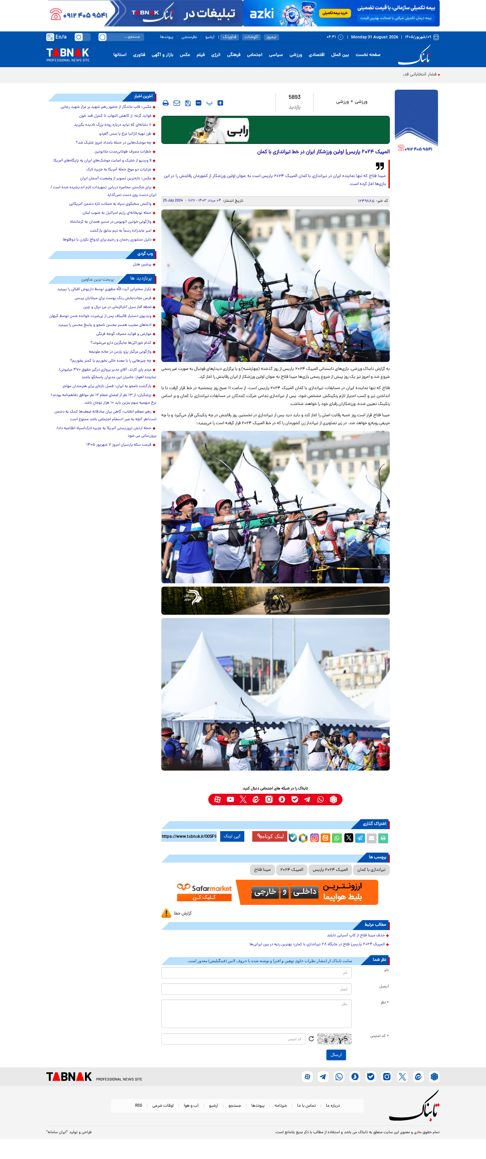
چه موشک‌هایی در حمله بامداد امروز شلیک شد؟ (113, 143)
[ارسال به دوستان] (372, 838)
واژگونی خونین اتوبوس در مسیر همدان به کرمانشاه (110, 222)
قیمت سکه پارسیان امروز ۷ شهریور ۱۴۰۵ (118, 445)
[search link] (102, 37)
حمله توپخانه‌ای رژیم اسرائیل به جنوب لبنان (117, 213)
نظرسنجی (189, 37)
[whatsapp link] (320, 799)
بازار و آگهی (162, 55)
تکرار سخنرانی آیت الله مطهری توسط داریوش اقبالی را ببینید (104, 289)
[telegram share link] (360, 838)
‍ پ (209, 103)
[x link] (243, 799)
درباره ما (333, 1106)
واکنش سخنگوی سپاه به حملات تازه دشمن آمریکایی (110, 204)
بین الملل (340, 55)
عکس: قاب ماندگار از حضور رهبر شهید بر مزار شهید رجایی (106, 107)
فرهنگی (233, 55)
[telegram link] (308, 799)
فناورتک (229, 37)
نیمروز (271, 37)
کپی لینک (232, 836)
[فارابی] (275, 130)
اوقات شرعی (163, 1106)
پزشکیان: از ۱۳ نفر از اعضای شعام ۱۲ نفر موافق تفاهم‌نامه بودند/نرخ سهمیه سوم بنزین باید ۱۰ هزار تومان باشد (103, 399)
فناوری (139, 55)
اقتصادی (317, 55)
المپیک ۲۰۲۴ (291, 870)
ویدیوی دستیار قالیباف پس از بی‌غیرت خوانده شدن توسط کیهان (100, 316)
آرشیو (210, 37)
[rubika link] (333, 799)
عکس (185, 55)
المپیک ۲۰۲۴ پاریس (330, 870)
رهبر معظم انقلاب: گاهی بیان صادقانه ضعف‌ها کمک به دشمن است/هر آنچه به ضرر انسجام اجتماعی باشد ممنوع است (105, 416)
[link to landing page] (415, 55)
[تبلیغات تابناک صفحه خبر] (416, 123)
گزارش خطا (183, 914)
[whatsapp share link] (337, 838)
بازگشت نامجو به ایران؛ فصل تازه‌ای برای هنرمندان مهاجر (106, 386)
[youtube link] (230, 799)
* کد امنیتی (379, 1036)
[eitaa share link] (325, 838)
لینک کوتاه (273, 836)
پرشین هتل (142, 265)
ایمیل (384, 987)
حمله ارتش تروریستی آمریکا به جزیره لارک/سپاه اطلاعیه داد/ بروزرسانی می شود (106, 432)
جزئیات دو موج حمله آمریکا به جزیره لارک (118, 170)
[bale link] (295, 799)
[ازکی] (341, 13)
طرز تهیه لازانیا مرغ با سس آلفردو (125, 134)
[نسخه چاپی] (383, 838)
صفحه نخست (368, 55)
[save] (187, 103)
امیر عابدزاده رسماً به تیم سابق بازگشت (120, 231)
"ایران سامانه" (57, 1133)
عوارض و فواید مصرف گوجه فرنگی (123, 334)
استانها (120, 55)
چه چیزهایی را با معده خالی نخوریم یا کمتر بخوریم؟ (110, 361)
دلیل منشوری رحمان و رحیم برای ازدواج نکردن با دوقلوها (107, 240)
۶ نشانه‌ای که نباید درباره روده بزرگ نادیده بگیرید (112, 125)
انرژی (216, 55)
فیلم (201, 55)
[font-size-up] (220, 103)
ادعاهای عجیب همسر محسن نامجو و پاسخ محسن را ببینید (104, 325)
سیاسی (276, 55)
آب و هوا (191, 1106)
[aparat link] (217, 799)
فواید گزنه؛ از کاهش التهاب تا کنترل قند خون (115, 116)
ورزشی (296, 55)
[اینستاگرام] (314, 837)
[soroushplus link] (282, 799)
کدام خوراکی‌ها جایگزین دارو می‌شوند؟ (121, 343)
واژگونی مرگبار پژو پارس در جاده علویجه (120, 352)
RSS (138, 1106)
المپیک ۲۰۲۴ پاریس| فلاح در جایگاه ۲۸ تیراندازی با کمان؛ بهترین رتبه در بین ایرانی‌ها (317, 945)
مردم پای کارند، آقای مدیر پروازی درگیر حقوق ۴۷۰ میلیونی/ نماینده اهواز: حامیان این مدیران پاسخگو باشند (107, 373)
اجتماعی (255, 55)
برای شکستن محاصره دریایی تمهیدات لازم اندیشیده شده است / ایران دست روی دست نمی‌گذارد (103, 191)
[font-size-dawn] (198, 103)
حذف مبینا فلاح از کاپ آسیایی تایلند (356, 936)
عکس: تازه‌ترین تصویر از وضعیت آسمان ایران (115, 179)
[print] (165, 103)
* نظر (385, 1003)
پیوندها (166, 37)
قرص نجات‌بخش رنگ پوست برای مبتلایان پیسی (113, 298)
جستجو (234, 1106)
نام (387, 970)
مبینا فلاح (262, 870)
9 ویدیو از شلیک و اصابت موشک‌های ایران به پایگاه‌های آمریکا (102, 161)
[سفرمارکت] (275, 892)
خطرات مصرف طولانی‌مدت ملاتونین (123, 152)
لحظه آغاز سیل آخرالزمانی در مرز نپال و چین (117, 307)
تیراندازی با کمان (371, 870)
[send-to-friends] (177, 103)
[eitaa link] (256, 799)
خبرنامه (281, 1106)
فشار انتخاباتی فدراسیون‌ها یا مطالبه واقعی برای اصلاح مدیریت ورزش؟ (370, 74)
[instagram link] (269, 799)
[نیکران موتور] (275, 601)
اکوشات (251, 37)
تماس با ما (306, 1106)
